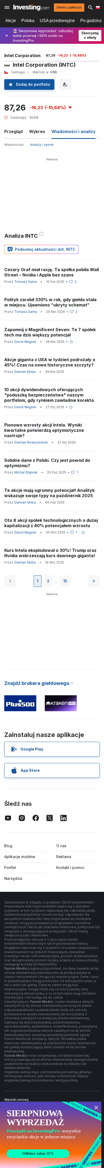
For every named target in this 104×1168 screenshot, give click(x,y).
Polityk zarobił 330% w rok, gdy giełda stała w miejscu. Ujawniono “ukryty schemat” (50, 302)
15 (65, 581)
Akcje (10, 20)
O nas (61, 845)
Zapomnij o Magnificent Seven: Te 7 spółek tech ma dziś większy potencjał (50, 332)
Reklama (63, 856)
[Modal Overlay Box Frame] (50, 1135)
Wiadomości (14, 145)
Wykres (37, 131)
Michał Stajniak (26, 472)
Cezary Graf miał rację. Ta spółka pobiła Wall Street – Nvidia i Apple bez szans (51, 272)
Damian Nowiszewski (31, 442)
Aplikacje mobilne (19, 856)
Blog (8, 845)
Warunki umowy (16, 1100)
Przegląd (13, 131)
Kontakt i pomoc (70, 867)
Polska (27, 20)
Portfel (10, 867)
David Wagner (25, 342)
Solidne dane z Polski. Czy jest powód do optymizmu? (47, 463)
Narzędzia (13, 878)
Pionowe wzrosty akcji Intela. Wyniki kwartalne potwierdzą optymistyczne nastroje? (44, 430)
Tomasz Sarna (25, 282)
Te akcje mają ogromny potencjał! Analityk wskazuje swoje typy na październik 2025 (49, 493)
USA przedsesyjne (57, 20)
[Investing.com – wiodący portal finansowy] (31, 7)
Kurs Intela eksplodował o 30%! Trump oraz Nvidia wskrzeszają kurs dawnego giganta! (50, 553)
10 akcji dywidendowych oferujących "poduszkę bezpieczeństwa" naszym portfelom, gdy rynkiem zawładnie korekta (49, 395)
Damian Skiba (25, 372)
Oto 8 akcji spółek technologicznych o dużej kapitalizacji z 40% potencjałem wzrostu (51, 523)
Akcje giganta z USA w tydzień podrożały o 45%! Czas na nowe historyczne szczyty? (49, 362)
